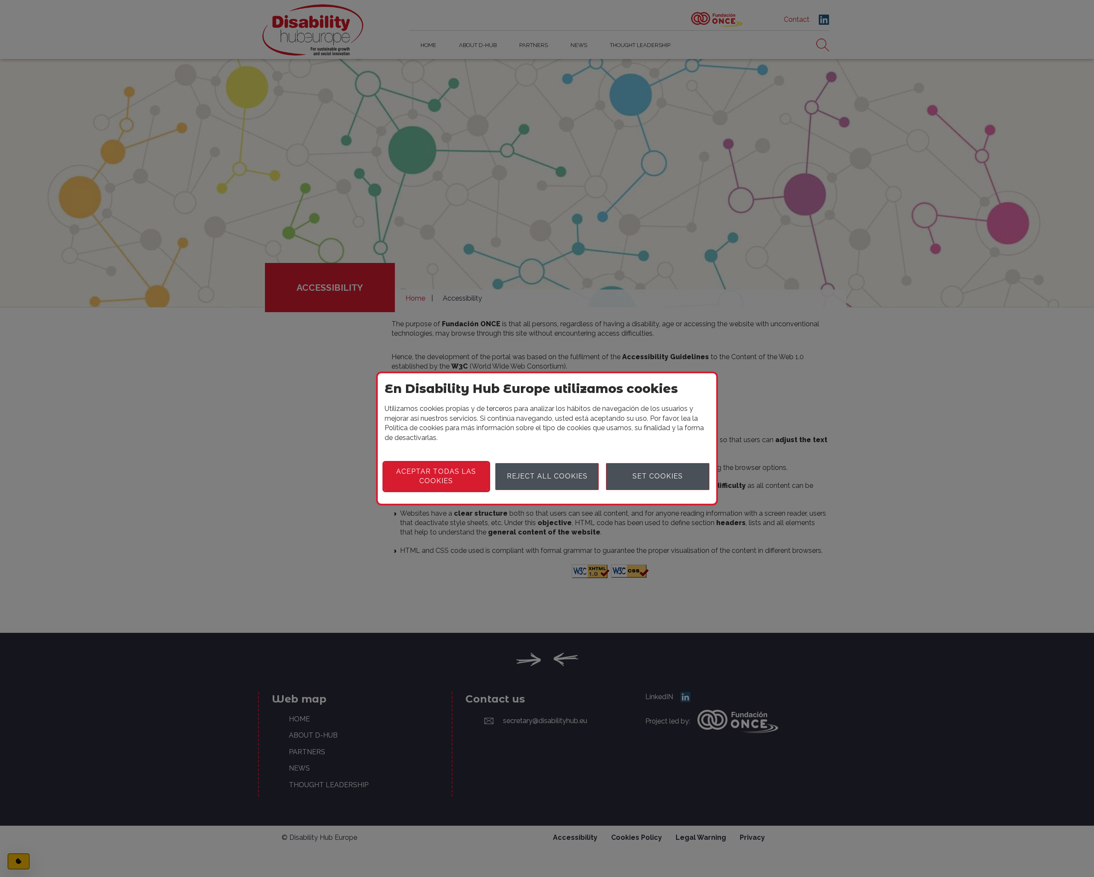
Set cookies (657, 476)
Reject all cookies (547, 476)
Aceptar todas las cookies (436, 476)
